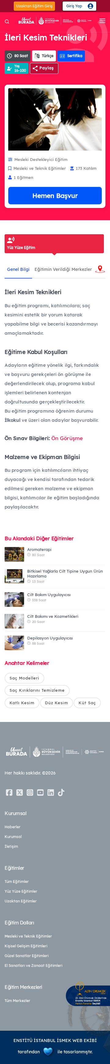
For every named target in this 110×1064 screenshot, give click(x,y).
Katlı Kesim (22, 702)
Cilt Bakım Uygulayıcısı (49, 594)
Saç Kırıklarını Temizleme (37, 690)
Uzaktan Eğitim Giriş (34, 6)
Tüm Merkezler (17, 1000)
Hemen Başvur (55, 195)
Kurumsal (13, 836)
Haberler (12, 827)
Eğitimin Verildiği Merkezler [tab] (63, 269)
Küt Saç (87, 702)
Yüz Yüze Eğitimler (21, 891)
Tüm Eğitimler (17, 881)
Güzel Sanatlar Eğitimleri (27, 955)
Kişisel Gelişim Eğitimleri (26, 946)
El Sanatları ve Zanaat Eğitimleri (33, 965)
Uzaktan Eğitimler (21, 901)
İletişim (11, 846)
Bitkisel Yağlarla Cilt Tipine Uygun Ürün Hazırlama (65, 573)
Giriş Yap (74, 6)
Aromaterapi (39, 549)
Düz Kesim (56, 702)
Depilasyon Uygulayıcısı (50, 638)
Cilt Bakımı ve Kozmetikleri (53, 616)
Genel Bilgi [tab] (18, 269)
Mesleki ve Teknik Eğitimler (28, 936)
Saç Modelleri (24, 678)
